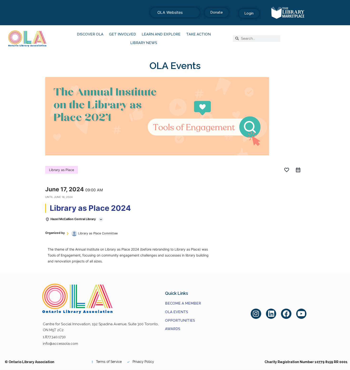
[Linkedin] (271, 314)
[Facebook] (286, 314)
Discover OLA (90, 34)
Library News (143, 43)
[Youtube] (301, 314)
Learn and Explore (161, 34)
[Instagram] (256, 314)
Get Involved (122, 34)
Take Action (198, 34)
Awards (172, 329)
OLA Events (176, 312)
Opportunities (180, 320)
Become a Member (183, 303)
